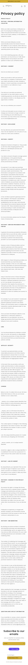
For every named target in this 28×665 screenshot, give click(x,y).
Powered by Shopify (18, 661)
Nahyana (12, 661)
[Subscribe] (23, 643)
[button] (3, 6)
